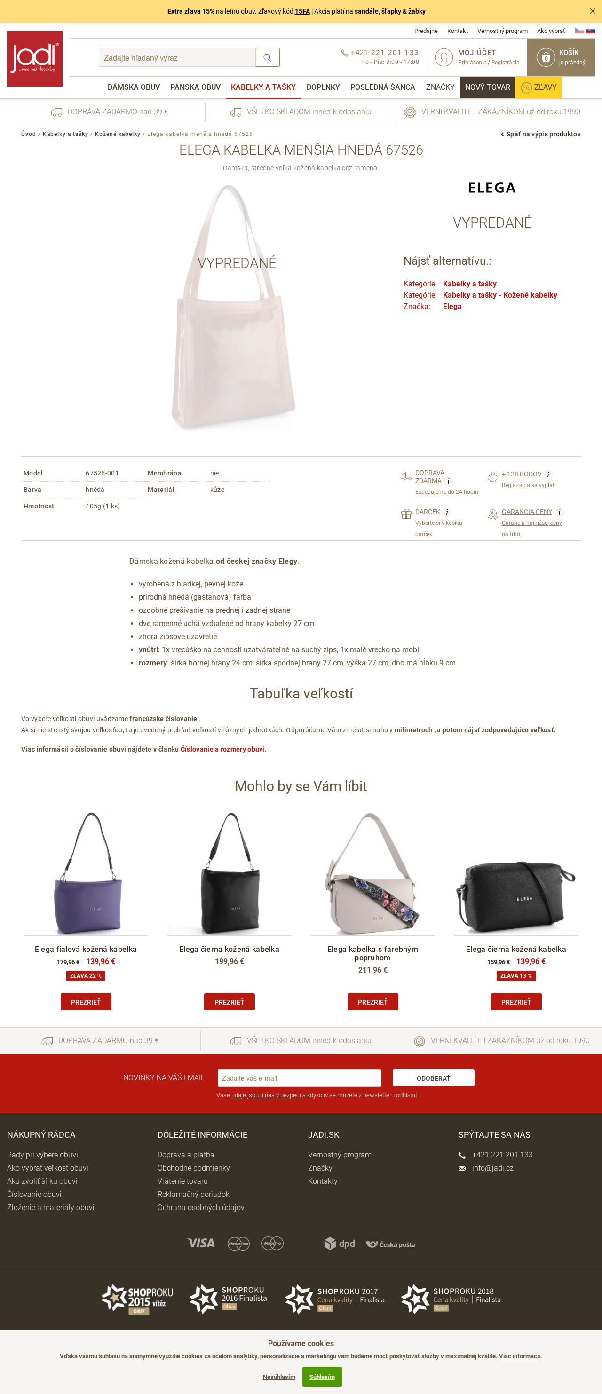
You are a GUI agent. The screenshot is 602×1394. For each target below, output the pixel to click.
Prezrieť (86, 1002)
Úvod (28, 134)
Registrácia (505, 62)
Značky (440, 87)
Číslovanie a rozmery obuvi (223, 749)
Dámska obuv (134, 87)
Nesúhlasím (279, 1376)
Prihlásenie (472, 62)
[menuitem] (134, 87)
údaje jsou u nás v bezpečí (266, 1095)
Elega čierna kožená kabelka (229, 949)
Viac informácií (519, 1356)
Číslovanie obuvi (34, 1194)
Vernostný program (502, 30)
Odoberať (434, 1078)
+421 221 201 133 (501, 1154)
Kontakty (323, 1181)
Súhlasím (322, 1376)
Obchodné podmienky (194, 1168)
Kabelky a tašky (263, 87)
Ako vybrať (551, 30)
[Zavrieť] (592, 11)
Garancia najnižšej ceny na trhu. (532, 522)
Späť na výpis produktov (544, 134)
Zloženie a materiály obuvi (51, 1207)
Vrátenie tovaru (183, 1181)
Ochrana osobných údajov (201, 1207)
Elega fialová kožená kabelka (86, 949)
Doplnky (323, 87)
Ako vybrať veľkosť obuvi (47, 1168)
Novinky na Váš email (164, 1077)
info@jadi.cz (492, 1168)
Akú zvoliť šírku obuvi (42, 1181)
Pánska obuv (195, 87)
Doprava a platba (186, 1154)
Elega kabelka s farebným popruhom (372, 953)
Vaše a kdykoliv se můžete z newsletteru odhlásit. (317, 1095)
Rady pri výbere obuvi (42, 1154)
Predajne (426, 30)
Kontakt (457, 30)
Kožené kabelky (118, 134)
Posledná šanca (382, 87)
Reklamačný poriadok (194, 1194)
